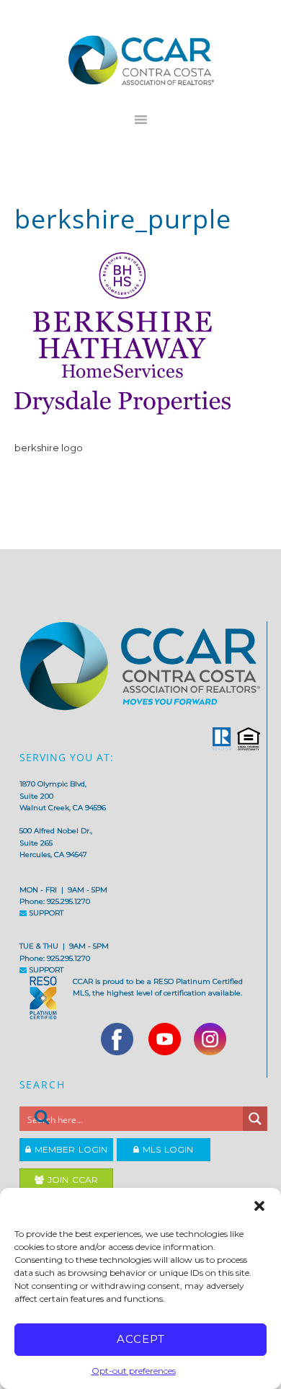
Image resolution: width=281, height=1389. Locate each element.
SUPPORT (45, 913)
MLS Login (166, 1149)
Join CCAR (71, 1179)
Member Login (69, 1149)
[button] (259, 1206)
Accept (141, 1339)
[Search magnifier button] (255, 1118)
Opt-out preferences (134, 1370)
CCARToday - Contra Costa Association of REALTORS (140, 59)
